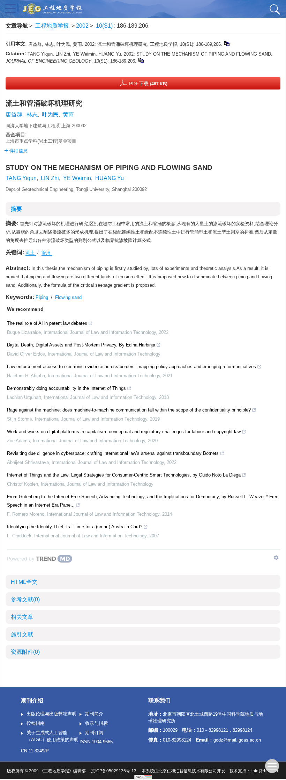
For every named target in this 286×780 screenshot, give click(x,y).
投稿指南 (36, 723)
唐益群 (14, 114)
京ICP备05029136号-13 (113, 770)
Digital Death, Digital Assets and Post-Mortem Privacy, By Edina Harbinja (81, 345)
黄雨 (68, 114)
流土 (30, 252)
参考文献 (25, 599)
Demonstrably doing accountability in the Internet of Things (66, 388)
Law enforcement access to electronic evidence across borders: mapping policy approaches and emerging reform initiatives (131, 366)
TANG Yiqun (21, 178)
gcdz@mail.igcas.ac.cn (237, 740)
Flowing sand (69, 297)
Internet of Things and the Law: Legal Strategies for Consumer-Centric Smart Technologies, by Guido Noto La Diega (124, 475)
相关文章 (22, 617)
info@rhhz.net (264, 770)
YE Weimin (77, 178)
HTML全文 (24, 582)
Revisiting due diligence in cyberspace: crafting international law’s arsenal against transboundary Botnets (113, 453)
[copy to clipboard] (140, 60)
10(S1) (105, 26)
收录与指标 (96, 723)
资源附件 (25, 652)
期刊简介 (94, 713)
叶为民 (50, 114)
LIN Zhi (50, 178)
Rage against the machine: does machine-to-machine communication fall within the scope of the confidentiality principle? (129, 410)
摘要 (16, 209)
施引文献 (22, 634)
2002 (82, 26)
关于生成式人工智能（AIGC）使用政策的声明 (52, 736)
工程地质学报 (52, 26)
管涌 (47, 252)
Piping (43, 297)
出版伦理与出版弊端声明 (51, 713)
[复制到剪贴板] (226, 43)
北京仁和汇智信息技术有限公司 (187, 770)
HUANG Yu (109, 178)
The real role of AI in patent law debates (47, 323)
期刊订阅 (94, 732)
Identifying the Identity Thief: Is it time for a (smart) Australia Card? (74, 526)
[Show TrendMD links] (276, 557)
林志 (32, 114)
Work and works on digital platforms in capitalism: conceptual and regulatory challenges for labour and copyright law (124, 431)
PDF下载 (148, 83)
